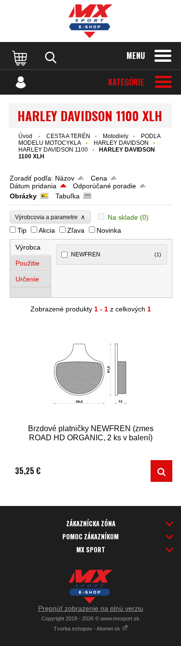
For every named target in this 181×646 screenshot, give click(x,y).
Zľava (75, 230)
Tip (22, 230)
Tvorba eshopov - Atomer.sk (88, 629)
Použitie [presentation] (27, 263)
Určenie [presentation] (27, 279)
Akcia (47, 230)
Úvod (25, 136)
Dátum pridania (33, 186)
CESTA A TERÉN (68, 136)
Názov (64, 178)
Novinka (109, 230)
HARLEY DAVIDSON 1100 (53, 149)
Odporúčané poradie (104, 186)
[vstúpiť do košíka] (21, 57)
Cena (99, 178)
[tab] (31, 247)
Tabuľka (68, 196)
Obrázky (23, 196)
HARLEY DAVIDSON (121, 143)
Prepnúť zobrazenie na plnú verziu (90, 608)
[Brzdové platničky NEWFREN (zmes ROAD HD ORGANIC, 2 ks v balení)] (90, 372)
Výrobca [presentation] (28, 247)
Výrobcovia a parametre (50, 217)
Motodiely (115, 136)
